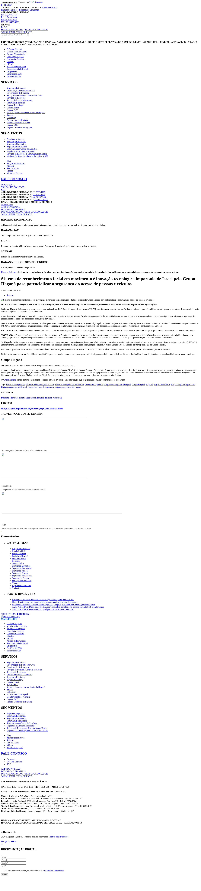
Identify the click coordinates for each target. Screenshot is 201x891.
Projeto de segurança (15, 139)
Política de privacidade (58, 837)
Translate (39, 2)
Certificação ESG (14, 74)
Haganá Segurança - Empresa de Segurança (20, 10)
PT (2, 5)
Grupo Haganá (9, 380)
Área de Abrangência (16, 54)
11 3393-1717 (9, 15)
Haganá (149, 384)
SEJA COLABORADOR (36, 29)
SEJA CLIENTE (24, 32)
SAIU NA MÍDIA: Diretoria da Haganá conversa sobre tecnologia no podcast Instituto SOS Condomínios (58, 607)
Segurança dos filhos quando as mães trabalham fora (24, 450)
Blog (9, 161)
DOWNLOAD (10, 207)
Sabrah (10, 115)
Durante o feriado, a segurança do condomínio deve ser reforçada (31, 398)
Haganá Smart (13, 107)
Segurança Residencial (16, 141)
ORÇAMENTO (8, 185)
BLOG (4, 27)
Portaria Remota (19, 558)
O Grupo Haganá (14, 49)
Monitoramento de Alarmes (18, 122)
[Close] (2, 844)
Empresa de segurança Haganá (117, 384)
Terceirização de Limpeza (18, 93)
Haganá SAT (12, 110)
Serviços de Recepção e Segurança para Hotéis (27, 154)
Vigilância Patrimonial (21, 585)
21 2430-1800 (9, 17)
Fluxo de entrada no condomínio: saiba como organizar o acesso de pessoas (44, 602)
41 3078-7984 (9, 19)
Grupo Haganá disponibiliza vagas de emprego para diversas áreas (32, 408)
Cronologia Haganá (15, 56)
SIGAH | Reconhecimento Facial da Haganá (26, 112)
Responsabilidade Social (17, 69)
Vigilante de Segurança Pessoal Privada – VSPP (27, 156)
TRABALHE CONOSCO (12, 187)
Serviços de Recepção (16, 98)
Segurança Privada (20, 573)
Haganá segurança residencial (14, 387)
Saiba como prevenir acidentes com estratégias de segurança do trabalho (43, 599)
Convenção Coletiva (15, 59)
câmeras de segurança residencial (69, 384)
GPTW (10, 64)
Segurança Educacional (17, 146)
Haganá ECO (12, 125)
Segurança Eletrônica (16, 103)
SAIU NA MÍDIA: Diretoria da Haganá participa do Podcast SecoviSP (42, 609)
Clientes (10, 61)
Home (3, 272)
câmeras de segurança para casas (40, 384)
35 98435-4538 (10, 22)
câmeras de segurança (15, 384)
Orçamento (11, 759)
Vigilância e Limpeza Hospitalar (20, 151)
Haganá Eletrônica (162, 384)
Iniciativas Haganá (15, 173)
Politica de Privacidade (54, 871)
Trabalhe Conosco (14, 762)
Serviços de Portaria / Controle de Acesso (24, 95)
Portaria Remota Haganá (17, 120)
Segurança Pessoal (20, 571)
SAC (3, 189)
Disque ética (12, 71)
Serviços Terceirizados (21, 580)
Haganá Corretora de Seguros (19, 127)
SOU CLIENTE (8, 32)
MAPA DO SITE (9, 619)
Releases (10, 166)
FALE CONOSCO (14, 179)
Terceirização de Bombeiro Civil (21, 90)
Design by (8, 841)
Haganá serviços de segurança (41, 387)
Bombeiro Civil (18, 551)
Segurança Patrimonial (16, 88)
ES (6, 5)
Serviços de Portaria (20, 578)
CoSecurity (11, 117)
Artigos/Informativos (15, 163)
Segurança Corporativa (16, 144)
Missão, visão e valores (17, 52)
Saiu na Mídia (13, 168)
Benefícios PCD (14, 76)
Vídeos (10, 171)
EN (10, 5)
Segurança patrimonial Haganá (68, 387)
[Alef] (62, 551)
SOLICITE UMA (15, 614)
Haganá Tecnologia (15, 105)
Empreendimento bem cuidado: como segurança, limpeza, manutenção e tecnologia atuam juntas (53, 604)
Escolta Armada (19, 553)
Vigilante (16, 588)
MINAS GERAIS (49, 7)
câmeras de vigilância (94, 384)
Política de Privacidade (16, 66)
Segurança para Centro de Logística (22, 149)
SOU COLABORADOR (12, 29)
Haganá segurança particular (183, 384)
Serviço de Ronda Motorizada (19, 100)
